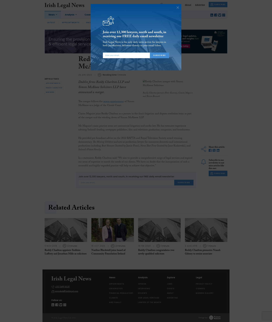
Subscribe (159, 55)
